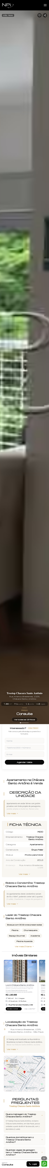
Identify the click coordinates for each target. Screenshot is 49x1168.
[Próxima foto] (46, 362)
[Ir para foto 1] (20, 722)
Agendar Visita (24, 762)
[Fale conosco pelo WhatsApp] (44, 1164)
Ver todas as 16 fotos (24, 719)
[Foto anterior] (3, 362)
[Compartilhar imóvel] (45, 15)
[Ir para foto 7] (27, 722)
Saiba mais (14, 1009)
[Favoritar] (6, 962)
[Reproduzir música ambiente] (44, 1158)
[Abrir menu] (45, 5)
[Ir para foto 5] (25, 722)
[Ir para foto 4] (24, 722)
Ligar (34, 1164)
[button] (24, 1074)
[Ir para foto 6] (26, 722)
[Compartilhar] (10, 962)
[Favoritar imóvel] (39, 15)
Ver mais (11, 813)
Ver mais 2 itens (23, 946)
